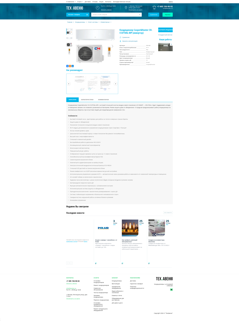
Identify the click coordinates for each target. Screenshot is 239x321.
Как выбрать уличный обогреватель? (129, 241)
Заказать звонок (71, 283)
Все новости (168, 212)
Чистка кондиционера (101, 292)
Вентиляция (116, 284)
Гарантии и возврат (136, 284)
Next (71, 263)
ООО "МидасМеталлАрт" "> (92, 91)
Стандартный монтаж (165, 35)
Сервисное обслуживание (98, 289)
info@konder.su (168, 8)
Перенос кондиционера (101, 300)
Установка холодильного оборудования (98, 304)
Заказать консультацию (130, 41)
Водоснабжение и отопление (117, 292)
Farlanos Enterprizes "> (79, 91)
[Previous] (69, 84)
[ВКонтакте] (67, 66)
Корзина (167, 15)
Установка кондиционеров (99, 281)
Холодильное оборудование (116, 287)
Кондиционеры (117, 281)
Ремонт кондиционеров (101, 285)
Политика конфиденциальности (137, 287)
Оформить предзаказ (165, 30)
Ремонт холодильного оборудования (101, 309)
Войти (171, 2)
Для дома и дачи (117, 303)
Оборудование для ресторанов (118, 299)
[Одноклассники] (70, 66)
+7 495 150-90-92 (165, 6)
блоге (85, 241)
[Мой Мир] (73, 66)
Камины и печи (117, 295)
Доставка (133, 281)
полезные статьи (71, 241)
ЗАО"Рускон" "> (104, 91)
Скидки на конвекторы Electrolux (156, 241)
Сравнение (153, 15)
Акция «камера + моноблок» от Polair (106, 241)
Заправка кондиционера (98, 296)
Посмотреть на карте (135, 10)
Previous (67, 263)
